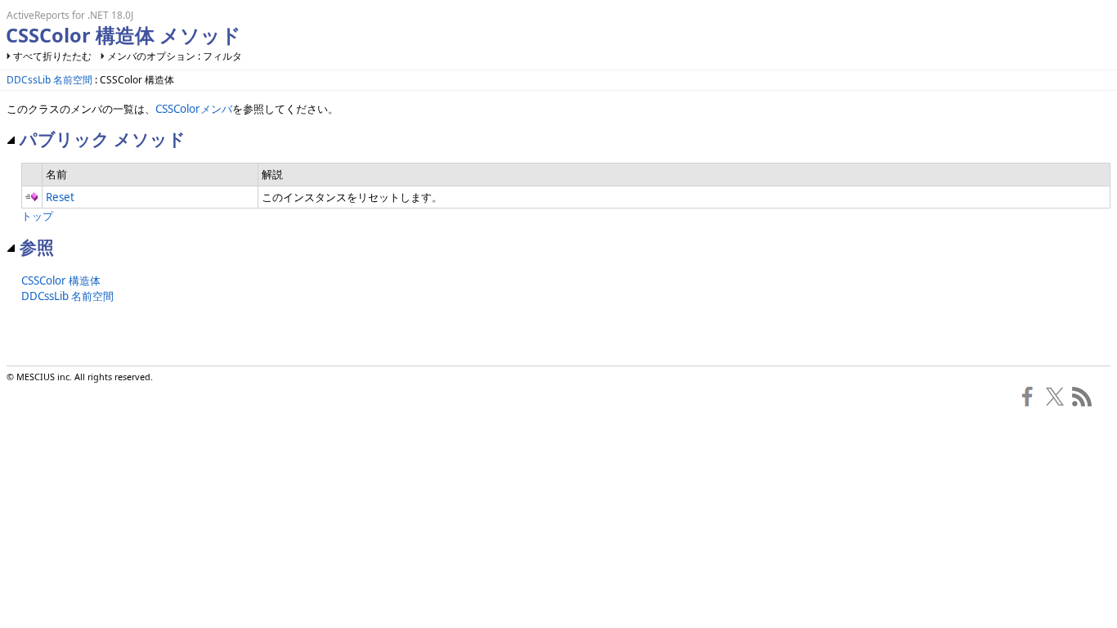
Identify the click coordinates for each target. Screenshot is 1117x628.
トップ (37, 216)
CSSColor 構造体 (61, 280)
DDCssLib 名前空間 (49, 80)
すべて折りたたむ (52, 56)
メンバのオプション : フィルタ (174, 56)
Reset (60, 197)
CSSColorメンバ (193, 108)
